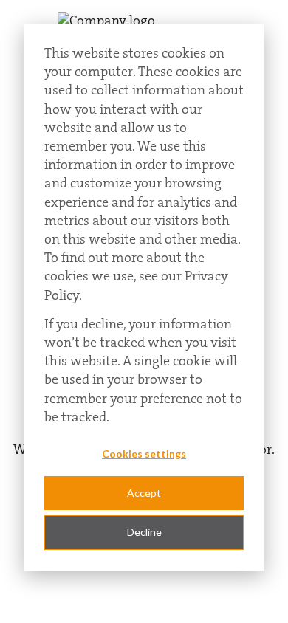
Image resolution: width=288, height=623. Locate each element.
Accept (144, 492)
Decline (144, 532)
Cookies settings (144, 453)
